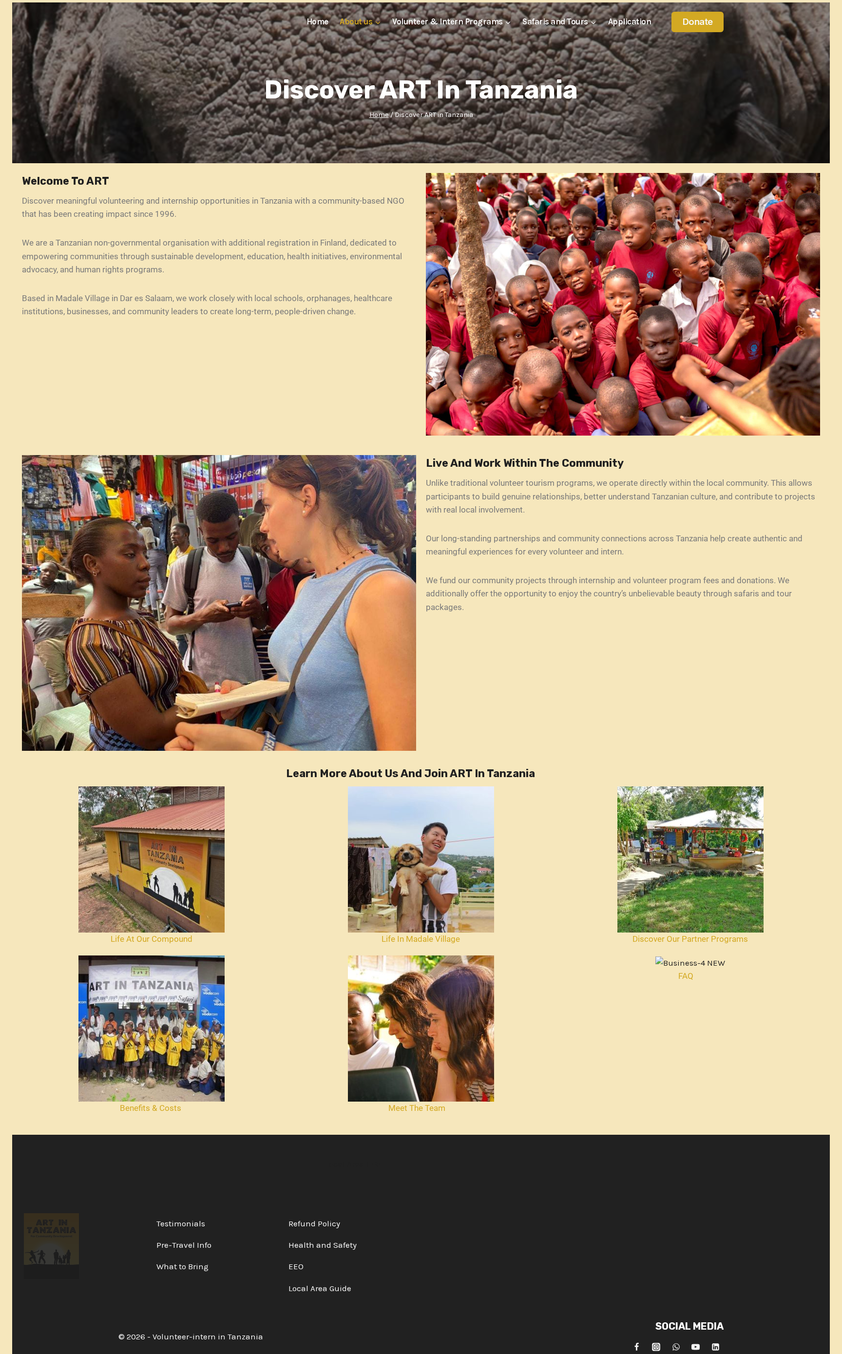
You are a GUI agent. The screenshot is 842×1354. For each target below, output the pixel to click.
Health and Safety (322, 1245)
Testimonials (180, 1223)
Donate (698, 21)
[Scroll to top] (826, 1339)
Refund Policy (314, 1223)
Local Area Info (353, 1164)
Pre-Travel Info (183, 1245)
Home (317, 21)
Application (629, 21)
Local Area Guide (319, 1288)
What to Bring (182, 1266)
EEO (296, 1266)
